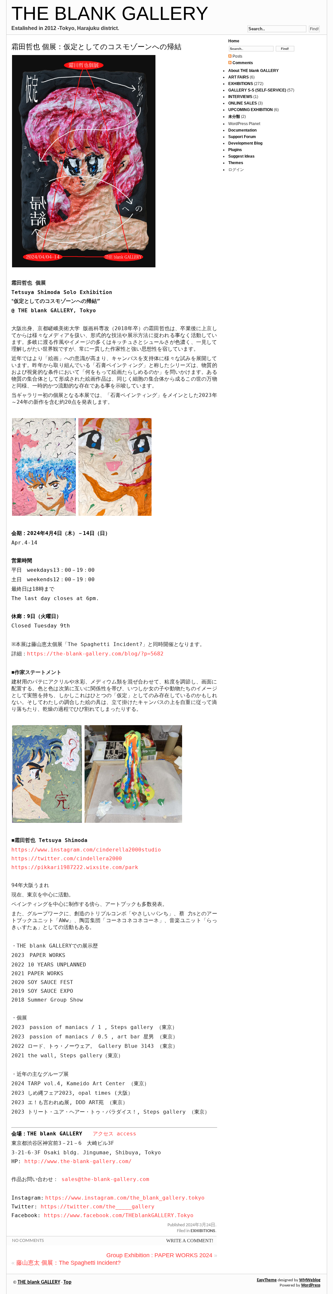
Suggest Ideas (241, 156)
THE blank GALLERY (109, 13)
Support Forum (242, 136)
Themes (235, 163)
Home (233, 41)
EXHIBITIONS (203, 1231)
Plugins (235, 150)
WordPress (310, 1285)
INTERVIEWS (240, 96)
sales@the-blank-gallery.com (105, 1179)
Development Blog (245, 143)
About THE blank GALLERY (253, 70)
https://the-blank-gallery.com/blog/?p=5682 (95, 654)
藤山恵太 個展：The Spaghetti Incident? (68, 1262)
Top (67, 1282)
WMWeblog (309, 1280)
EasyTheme (267, 1280)
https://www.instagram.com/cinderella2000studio (86, 850)
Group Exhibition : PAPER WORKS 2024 (159, 1255)
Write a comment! (189, 1240)
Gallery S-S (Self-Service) (257, 90)
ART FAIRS (238, 77)
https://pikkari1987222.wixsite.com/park (74, 867)
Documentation (242, 130)
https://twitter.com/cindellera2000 (66, 858)
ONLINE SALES (242, 103)
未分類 (234, 116)
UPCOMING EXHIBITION (250, 109)
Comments (242, 63)
